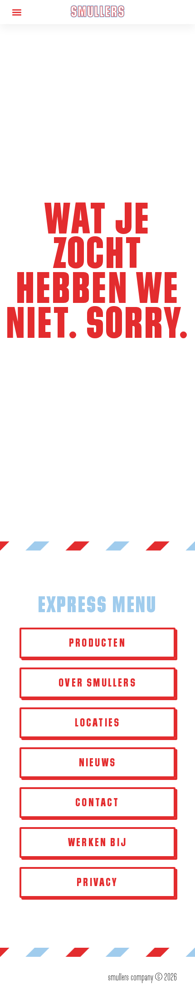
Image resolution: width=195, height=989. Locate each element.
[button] (16, 12)
